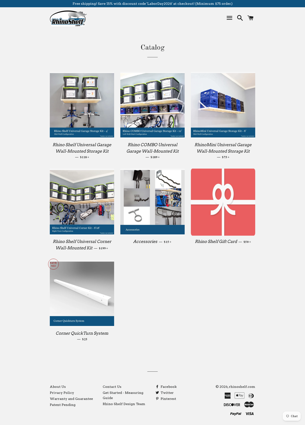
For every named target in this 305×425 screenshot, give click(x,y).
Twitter (167, 393)
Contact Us (112, 387)
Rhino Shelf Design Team (124, 404)
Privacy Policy (62, 393)
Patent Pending (63, 405)
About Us (58, 387)
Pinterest (168, 399)
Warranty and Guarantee (71, 399)
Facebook (168, 387)
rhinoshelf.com (242, 387)
